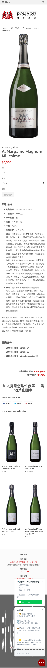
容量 (4, 178)
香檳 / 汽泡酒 (14, 28)
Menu (7, 2)
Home (4, 28)
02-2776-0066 (23, 571)
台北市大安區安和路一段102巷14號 (23, 562)
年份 (4, 168)
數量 (4, 189)
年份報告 (41, 374)
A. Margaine (39, 371)
